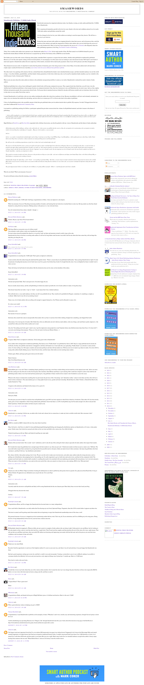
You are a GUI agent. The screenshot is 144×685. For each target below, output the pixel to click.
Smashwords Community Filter (26, 104)
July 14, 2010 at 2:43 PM (17, 416)
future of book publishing (33, 187)
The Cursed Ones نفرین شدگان (113, 462)
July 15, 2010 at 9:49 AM (17, 537)
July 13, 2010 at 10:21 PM (17, 306)
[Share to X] (43, 186)
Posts (108, 163)
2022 (108, 375)
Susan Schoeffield (13, 244)
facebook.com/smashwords (112, 87)
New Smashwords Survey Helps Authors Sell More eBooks (119, 239)
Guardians (107, 458)
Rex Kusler (11, 420)
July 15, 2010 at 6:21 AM (17, 479)
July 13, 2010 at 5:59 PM (17, 274)
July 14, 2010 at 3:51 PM (17, 463)
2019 (108, 383)
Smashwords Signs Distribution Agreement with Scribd (124, 207)
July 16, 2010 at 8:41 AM (17, 588)
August (110, 418)
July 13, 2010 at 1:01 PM (17, 212)
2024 (108, 370)
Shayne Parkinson (13, 197)
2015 (108, 393)
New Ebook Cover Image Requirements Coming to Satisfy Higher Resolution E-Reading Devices (123, 271)
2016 (108, 391)
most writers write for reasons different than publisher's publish (47, 68)
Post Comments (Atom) (17, 657)
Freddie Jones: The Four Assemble (114, 460)
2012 (108, 401)
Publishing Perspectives (111, 516)
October (110, 413)
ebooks (21, 187)
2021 (108, 378)
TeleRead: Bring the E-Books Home (114, 509)
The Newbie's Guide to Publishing (68, 47)
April (109, 434)
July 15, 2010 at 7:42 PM (17, 563)
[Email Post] (36, 185)
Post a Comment (8, 645)
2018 (108, 385)
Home (51, 648)
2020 (108, 380)
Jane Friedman (108, 512)
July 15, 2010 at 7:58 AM (17, 497)
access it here (32, 176)
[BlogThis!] (41, 186)
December (111, 408)
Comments (110, 166)
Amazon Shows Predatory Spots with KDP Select (122, 176)
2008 (108, 447)
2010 (108, 406)
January (110, 441)
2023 (108, 373)
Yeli (9, 468)
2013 (108, 398)
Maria (9, 579)
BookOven (16, 123)
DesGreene (11, 226)
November (111, 411)
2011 (108, 403)
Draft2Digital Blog (110, 505)
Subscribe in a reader (110, 362)
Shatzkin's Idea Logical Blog (112, 514)
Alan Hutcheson (12, 367)
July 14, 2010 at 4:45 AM (17, 332)
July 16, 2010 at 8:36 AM (17, 574)
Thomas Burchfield (13, 612)
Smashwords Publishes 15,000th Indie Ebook (120, 425)
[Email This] (39, 186)
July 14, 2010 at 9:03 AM (17, 362)
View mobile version (51, 651)
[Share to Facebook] (45, 186)
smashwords (47, 187)
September (111, 416)
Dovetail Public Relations (15, 217)
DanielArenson (12, 337)
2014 (108, 396)
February (110, 439)
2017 (108, 388)
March (110, 436)
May (109, 431)
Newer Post (7, 648)
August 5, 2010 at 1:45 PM (17, 625)
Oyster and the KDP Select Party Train (120, 217)
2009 (108, 445)
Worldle (11, 182)
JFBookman (11, 592)
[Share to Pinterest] (47, 186)
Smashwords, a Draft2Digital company (80, 11)
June (109, 429)
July (109, 421)
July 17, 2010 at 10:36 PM (17, 598)
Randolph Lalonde (13, 501)
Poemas (107, 465)
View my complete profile (122, 533)
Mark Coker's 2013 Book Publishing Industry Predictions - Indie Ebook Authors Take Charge (125, 259)
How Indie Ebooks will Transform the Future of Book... (122, 423)
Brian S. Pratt (47, 51)
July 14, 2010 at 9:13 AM (17, 388)
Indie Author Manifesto (116, 248)
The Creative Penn (110, 507)
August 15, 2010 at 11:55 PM (18, 641)
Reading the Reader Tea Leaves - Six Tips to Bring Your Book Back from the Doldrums (124, 197)
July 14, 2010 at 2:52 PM (17, 436)
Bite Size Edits (26, 123)
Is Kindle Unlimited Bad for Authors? (120, 186)
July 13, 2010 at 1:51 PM (17, 222)
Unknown (10, 410)
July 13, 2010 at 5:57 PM (17, 248)
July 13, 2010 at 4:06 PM (17, 240)
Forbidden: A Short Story (111, 456)
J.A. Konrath (80, 45)
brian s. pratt (13, 187)
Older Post (96, 648)
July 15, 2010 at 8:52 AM (17, 521)
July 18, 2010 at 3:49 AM (17, 607)
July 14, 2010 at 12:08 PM (17, 406)
